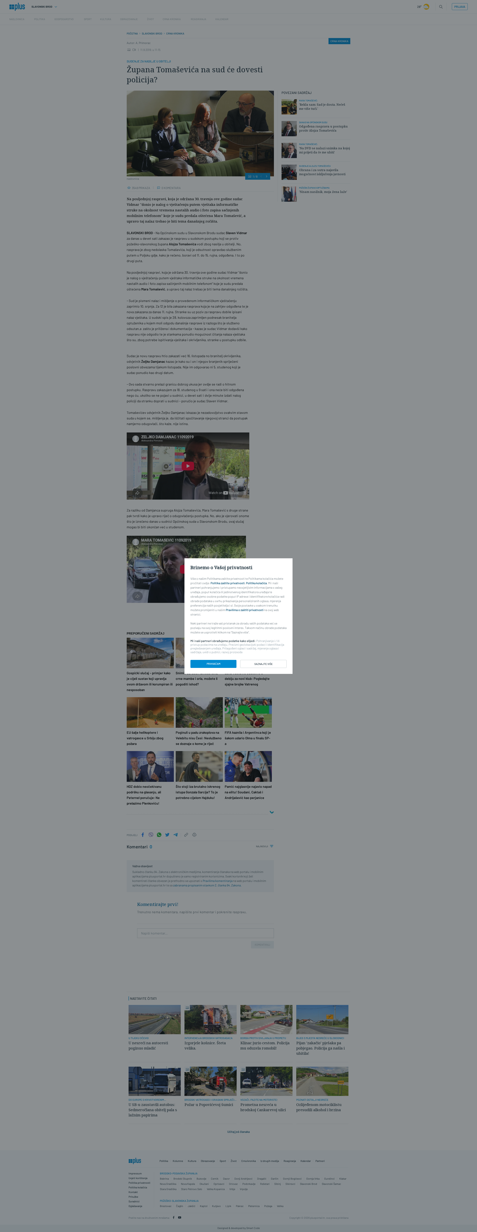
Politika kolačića (256, 583)
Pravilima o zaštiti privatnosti (244, 610)
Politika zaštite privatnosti (228, 583)
